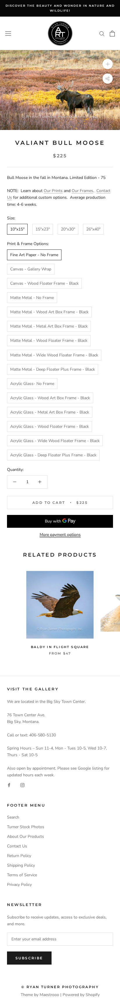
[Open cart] (112, 33)
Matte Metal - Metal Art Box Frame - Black (49, 326)
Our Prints (53, 190)
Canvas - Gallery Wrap (30, 269)
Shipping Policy (21, 865)
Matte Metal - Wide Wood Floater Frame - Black (54, 355)
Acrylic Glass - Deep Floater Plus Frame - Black (53, 455)
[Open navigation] (8, 33)
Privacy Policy (19, 884)
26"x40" (93, 229)
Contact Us (17, 846)
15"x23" (43, 229)
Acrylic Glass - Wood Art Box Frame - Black (50, 398)
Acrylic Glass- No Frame (32, 383)
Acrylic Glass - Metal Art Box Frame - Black (49, 412)
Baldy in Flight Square (60, 647)
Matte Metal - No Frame (32, 297)
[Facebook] (9, 785)
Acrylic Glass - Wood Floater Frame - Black (49, 426)
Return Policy (19, 856)
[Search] (102, 33)
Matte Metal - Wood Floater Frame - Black (48, 340)
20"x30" (68, 229)
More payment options (60, 534)
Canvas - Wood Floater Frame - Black (44, 283)
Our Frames (82, 190)
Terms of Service (22, 875)
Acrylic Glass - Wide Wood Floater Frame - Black (55, 441)
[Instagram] (22, 785)
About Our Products (25, 836)
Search (13, 817)
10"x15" (17, 229)
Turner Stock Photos (25, 827)
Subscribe (29, 958)
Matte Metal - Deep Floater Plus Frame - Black (52, 369)
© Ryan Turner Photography (60, 987)
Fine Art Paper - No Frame (34, 255)
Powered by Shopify (81, 995)
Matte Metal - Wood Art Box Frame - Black (49, 312)
